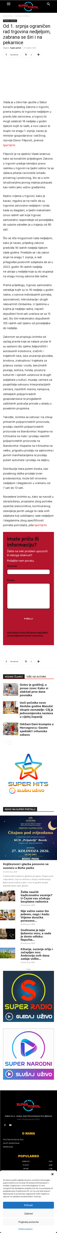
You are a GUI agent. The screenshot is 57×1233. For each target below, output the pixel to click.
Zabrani (28, 1213)
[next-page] (10, 742)
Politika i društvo (22, 16)
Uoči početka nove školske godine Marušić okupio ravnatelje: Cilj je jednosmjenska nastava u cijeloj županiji (36, 709)
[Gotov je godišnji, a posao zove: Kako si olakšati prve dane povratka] (9, 689)
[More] (38, 55)
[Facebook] (5, 1125)
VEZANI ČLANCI (14, 676)
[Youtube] (10, 1125)
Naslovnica (7, 16)
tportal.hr (41, 525)
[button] (52, 1174)
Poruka (10, 580)
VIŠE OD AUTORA (36, 676)
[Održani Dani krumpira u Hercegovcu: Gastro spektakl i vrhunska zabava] (9, 729)
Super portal (15, 48)
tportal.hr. (9, 145)
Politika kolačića (25, 1229)
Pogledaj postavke (28, 1222)
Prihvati (28, 1205)
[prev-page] (5, 742)
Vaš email (12, 566)
